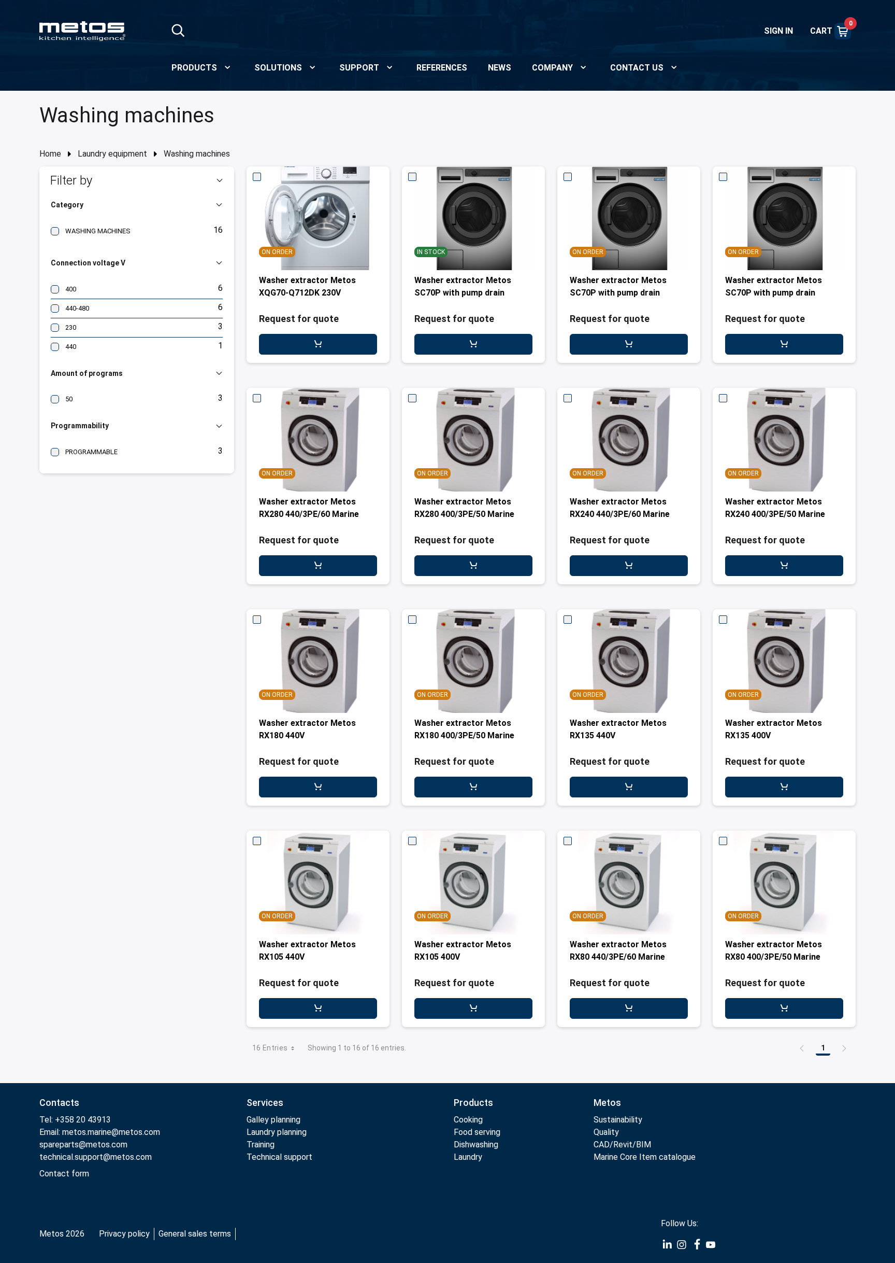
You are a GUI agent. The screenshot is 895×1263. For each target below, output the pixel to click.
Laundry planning (277, 1132)
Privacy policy (124, 1234)
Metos (607, 1102)
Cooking (468, 1120)
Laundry (468, 1157)
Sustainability (618, 1120)
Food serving (477, 1132)
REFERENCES (441, 68)
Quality (606, 1132)
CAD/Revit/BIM (622, 1144)
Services (265, 1102)
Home (50, 154)
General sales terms (194, 1234)
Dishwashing (476, 1144)
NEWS (499, 68)
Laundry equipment (112, 154)
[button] (137, 180)
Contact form (64, 1173)
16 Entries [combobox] (270, 1048)
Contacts (59, 1102)
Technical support (279, 1157)
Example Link (667, 1245)
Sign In (778, 31)
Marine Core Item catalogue (645, 1157)
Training (261, 1144)
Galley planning (273, 1120)
